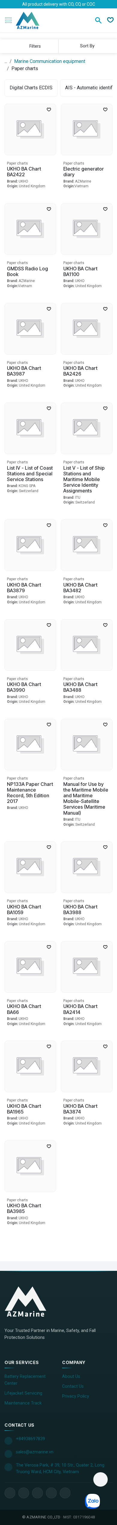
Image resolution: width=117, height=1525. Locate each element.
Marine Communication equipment (49, 61)
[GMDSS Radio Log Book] (30, 229)
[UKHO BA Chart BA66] (30, 966)
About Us (71, 1376)
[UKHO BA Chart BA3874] (86, 1066)
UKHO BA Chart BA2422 (24, 171)
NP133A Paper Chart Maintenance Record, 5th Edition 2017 (30, 792)
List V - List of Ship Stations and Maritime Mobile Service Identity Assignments (84, 479)
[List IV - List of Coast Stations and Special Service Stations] (30, 428)
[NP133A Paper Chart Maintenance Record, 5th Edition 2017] (30, 744)
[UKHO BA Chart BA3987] (30, 328)
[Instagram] (51, 1493)
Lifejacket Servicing (23, 1393)
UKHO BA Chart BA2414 (80, 1009)
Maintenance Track (23, 1403)
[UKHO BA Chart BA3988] (86, 867)
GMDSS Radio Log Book (27, 271)
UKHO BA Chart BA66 (24, 1009)
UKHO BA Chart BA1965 (24, 1109)
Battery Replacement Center (25, 1380)
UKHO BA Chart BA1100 (80, 271)
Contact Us (73, 1386)
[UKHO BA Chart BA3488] (86, 645)
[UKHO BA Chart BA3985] (30, 1166)
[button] (86, 45)
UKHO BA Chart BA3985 (24, 1208)
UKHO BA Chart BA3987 (24, 371)
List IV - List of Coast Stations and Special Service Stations (30, 473)
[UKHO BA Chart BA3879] (30, 545)
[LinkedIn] (23, 1493)
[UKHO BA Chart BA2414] (86, 966)
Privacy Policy (75, 1396)
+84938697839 (30, 1438)
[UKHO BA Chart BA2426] (86, 328)
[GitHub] (65, 1493)
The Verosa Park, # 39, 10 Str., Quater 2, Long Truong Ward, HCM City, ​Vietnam (60, 1468)
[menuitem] (31, 88)
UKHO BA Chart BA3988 (80, 909)
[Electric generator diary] (86, 129)
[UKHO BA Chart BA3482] (86, 545)
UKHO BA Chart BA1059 (24, 909)
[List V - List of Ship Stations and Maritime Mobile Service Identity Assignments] (86, 428)
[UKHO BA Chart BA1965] (30, 1066)
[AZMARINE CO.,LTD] (31, 1301)
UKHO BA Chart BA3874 (80, 1109)
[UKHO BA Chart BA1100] (86, 229)
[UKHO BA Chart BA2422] (30, 129)
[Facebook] (9, 1493)
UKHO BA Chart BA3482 (80, 587)
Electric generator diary (83, 171)
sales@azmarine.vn (34, 1452)
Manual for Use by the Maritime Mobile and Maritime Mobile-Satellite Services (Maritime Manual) (85, 798)
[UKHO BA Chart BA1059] (30, 867)
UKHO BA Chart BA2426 (80, 371)
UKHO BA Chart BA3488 (80, 687)
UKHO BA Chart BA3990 (24, 687)
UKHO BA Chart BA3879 (24, 587)
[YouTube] (37, 1493)
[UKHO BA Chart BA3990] (30, 645)
